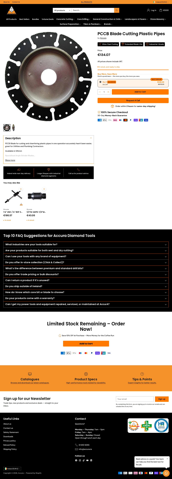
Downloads (8, 436)
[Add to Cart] (21, 189)
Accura (103, 38)
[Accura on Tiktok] (83, 461)
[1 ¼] (13, 196)
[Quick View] (21, 194)
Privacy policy (9, 441)
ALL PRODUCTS (86, 2)
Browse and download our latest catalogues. (30, 383)
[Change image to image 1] (6, 127)
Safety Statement (11, 432)
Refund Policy (9, 445)
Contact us (8, 428)
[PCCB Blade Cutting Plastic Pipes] (48, 76)
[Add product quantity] (108, 91)
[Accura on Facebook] (76, 461)
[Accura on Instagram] (80, 461)
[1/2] (37, 196)
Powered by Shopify (33, 473)
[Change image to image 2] (13, 127)
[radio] (133, 83)
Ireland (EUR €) (161, 2)
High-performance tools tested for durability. (86, 383)
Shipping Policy (10, 449)
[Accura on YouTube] (87, 461)
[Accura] (11, 10)
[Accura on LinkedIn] (91, 461)
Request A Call (133, 100)
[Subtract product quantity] (100, 91)
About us (7, 424)
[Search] (116, 10)
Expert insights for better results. (142, 383)
